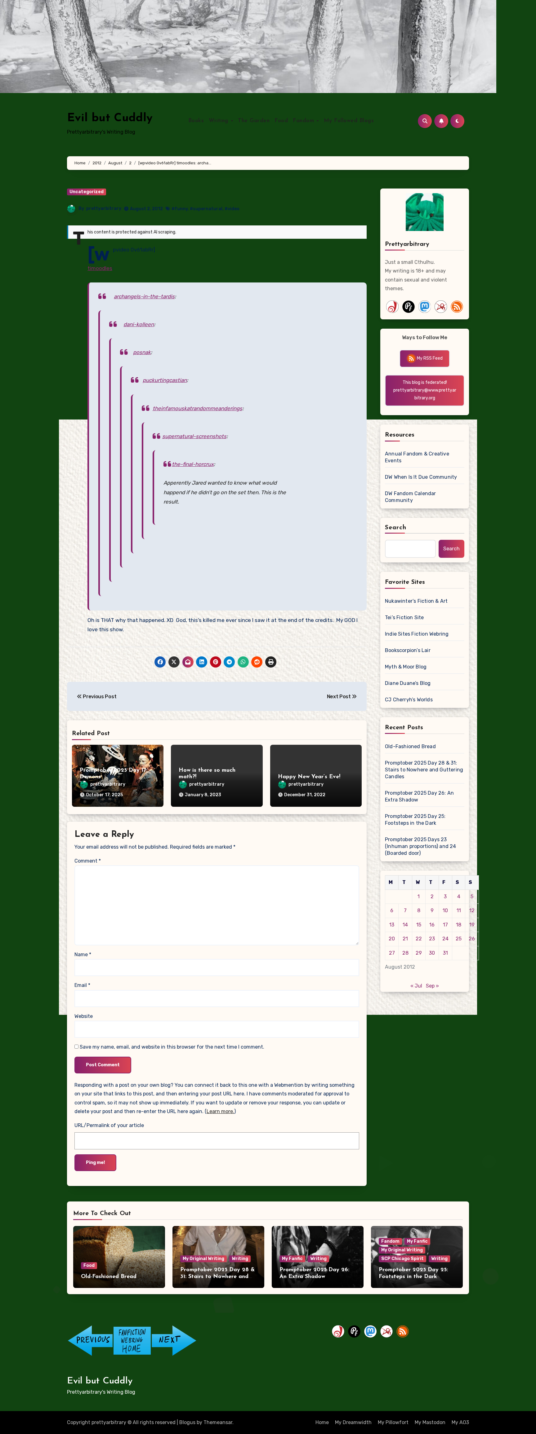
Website (83, 1016)
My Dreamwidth (353, 1422)
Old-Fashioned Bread (410, 746)
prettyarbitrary (103, 208)
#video (232, 208)
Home (322, 1422)
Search (396, 528)
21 (405, 939)
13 (391, 925)
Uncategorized (86, 191)
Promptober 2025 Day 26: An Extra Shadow (419, 796)
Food (281, 121)
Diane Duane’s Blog (408, 683)
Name (82, 954)
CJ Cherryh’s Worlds (409, 700)
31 (445, 953)
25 (459, 939)
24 (445, 939)
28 (405, 953)
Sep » (432, 986)
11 (459, 910)
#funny (180, 208)
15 (418, 925)
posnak (142, 352)
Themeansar (217, 1422)
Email (82, 985)
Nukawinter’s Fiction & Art (416, 601)
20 (392, 939)
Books (196, 121)
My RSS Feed (429, 358)
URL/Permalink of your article (109, 1125)
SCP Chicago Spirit (402, 1258)
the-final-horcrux (193, 464)
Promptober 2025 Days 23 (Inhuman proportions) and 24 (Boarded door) (420, 846)
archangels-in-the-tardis (144, 296)
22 (419, 939)
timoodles (99, 268)
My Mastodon (430, 1422)
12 (472, 910)
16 (432, 925)
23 (432, 939)
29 (419, 953)
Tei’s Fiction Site (404, 617)
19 (472, 925)
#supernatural (206, 208)
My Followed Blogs (349, 121)
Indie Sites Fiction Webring (417, 634)
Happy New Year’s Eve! (309, 777)
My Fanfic (292, 1258)
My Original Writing (203, 1258)
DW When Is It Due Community (421, 477)
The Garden (254, 121)
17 (445, 925)
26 (472, 939)
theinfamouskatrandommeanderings (197, 408)
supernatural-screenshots (194, 436)
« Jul (416, 986)
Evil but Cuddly (110, 118)
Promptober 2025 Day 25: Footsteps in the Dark (415, 819)
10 (445, 910)
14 (405, 925)
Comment (87, 861)
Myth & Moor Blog (406, 667)
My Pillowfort (393, 1422)
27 (392, 953)
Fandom (304, 121)
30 (432, 953)
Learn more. (220, 1111)
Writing (219, 121)
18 (458, 925)
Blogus (187, 1422)
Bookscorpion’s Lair (408, 650)
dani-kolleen (138, 324)
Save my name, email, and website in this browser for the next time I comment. (172, 1047)
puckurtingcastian (165, 380)
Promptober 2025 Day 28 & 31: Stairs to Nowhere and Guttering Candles (424, 769)
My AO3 (460, 1422)
